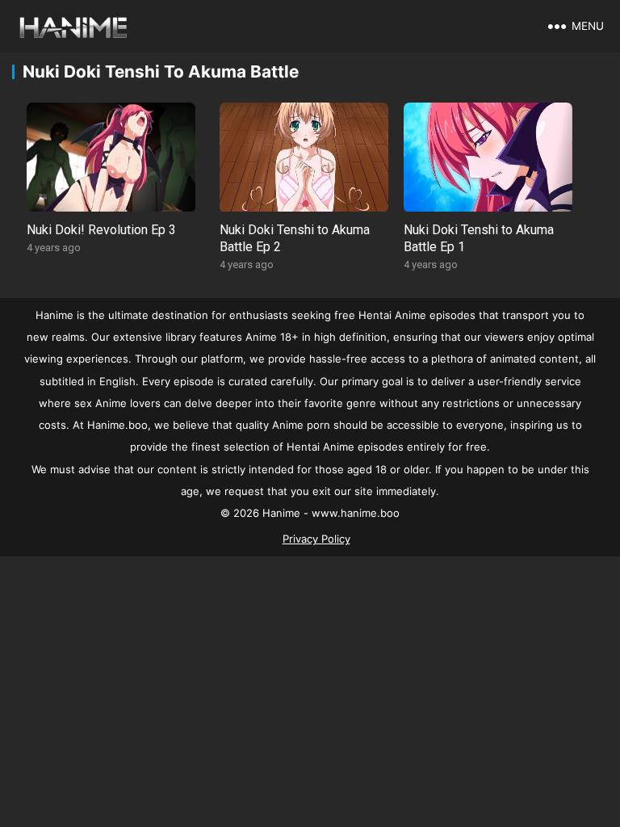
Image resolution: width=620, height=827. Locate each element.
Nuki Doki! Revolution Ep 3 (101, 229)
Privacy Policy (316, 538)
